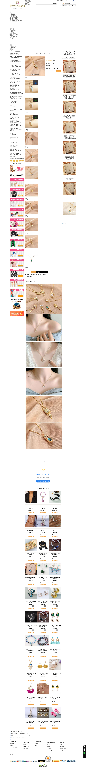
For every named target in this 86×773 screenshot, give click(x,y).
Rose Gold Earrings (15, 126)
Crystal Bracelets (15, 81)
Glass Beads (13, 148)
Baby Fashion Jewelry (13, 11)
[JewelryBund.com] (17, 7)
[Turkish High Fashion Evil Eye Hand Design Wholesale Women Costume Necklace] (31, 665)
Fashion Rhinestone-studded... (55, 578)
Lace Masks (12, 32)
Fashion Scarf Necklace (14, 10)
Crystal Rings (13, 82)
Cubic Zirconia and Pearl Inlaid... (43, 602)
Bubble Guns (13, 118)
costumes (11, 49)
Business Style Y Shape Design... (31, 506)
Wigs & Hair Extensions (14, 34)
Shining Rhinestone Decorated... (55, 602)
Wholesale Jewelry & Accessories (44, 768)
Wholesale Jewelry (66, 5)
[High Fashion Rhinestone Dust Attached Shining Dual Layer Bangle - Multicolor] (43, 641)
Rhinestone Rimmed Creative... (31, 602)
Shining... (26, 146)
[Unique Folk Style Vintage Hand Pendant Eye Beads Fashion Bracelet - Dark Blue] (31, 641)
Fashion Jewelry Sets (13, 14)
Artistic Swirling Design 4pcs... (43, 554)
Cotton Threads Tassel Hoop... (31, 698)
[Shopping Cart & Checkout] (84, 746)
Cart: (66, 3)
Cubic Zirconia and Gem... (43, 578)
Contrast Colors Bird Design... (55, 626)
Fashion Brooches (13, 15)
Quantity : (48, 65)
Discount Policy (62, 746)
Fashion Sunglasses (13, 36)
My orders (25, 744)
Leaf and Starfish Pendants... (55, 554)
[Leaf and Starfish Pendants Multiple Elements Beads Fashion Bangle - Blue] (55, 545)
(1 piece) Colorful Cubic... (30, 554)
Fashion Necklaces (28, 1)
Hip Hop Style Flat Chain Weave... (43, 698)
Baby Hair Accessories (14, 12)
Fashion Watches (13, 28)
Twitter (36, 745)
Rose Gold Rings (14, 128)
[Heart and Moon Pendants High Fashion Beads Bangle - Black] (43, 617)
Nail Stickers (13, 120)
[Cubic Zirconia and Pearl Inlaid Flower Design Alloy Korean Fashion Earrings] (43, 593)
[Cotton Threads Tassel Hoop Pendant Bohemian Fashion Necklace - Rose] (31, 689)
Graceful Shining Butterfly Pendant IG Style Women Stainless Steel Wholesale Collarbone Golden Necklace (69, 137)
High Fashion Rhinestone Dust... (43, 650)
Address (11, 745)
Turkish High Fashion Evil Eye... (31, 674)
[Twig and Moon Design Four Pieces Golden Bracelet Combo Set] (31, 522)
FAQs (61, 744)
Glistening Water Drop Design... (31, 626)
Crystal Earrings (14, 80)
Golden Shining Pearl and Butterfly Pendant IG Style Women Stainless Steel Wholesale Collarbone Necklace (69, 157)
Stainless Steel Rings (13, 21)
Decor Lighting (14, 156)
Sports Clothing (12, 47)
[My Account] (84, 749)
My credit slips (26, 746)
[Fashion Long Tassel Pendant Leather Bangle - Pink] (43, 498)
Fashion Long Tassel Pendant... (43, 506)
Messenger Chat (13, 752)
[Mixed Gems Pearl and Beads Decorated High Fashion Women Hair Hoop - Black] (55, 498)
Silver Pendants (12, 26)
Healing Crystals (12, 42)
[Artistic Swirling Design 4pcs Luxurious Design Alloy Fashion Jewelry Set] (43, 545)
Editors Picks (13, 142)
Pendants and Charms (15, 154)
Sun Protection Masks (13, 43)
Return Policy (49, 750)
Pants (11, 50)
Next (26, 269)
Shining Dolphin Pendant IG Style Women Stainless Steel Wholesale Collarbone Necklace (69, 117)
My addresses (25, 748)
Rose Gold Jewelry (15, 124)
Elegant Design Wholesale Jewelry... (31, 722)
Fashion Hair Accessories (16, 58)
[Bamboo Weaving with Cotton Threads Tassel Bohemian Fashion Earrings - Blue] (55, 641)
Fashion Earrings (27, 4)
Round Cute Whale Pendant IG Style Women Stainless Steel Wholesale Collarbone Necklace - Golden (69, 218)
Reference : (48, 63)
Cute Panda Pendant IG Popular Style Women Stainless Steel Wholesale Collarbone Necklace (69, 198)
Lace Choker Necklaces (16, 56)
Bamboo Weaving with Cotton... (55, 650)
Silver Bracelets (14, 89)
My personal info (26, 750)
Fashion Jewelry (27, 0)
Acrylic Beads (13, 146)
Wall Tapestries (12, 38)
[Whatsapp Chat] (84, 752)
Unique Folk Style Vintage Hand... (30, 650)
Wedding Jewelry (14, 144)
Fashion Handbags (13, 30)
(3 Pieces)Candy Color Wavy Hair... (55, 674)
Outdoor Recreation (15, 117)
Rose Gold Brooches (15, 131)
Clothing (11, 44)
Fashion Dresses (13, 46)
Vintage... (26, 267)
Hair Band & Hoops (14, 60)
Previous (26, 78)
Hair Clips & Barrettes (15, 61)
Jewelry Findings (14, 153)
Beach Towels (12, 39)
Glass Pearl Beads (14, 149)
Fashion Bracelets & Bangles (15, 63)
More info (33, 272)
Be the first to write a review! (43, 481)
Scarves (11, 31)
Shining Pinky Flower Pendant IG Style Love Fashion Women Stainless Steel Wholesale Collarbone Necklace (69, 77)
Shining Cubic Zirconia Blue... (30, 578)
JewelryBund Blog (63, 748)
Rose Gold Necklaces (15, 125)
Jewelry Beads (14, 145)
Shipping (38, 272)
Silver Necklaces (14, 85)
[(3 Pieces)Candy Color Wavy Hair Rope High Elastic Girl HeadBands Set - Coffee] (55, 665)
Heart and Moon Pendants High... (43, 626)
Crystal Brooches (14, 77)
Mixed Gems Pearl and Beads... (55, 506)
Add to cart (30, 512)
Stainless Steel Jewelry (14, 17)
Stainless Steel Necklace (14, 18)
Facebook (36, 743)
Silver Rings (13, 88)
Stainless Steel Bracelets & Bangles (16, 20)
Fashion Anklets (12, 13)
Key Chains (12, 37)
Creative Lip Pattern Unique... (55, 530)
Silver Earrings (14, 86)
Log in (75, 5)
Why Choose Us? (44, 272)
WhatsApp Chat (12, 749)
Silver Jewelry (12, 22)
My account (26, 742)
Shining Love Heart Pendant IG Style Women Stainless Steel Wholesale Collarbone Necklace (69, 178)
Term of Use (49, 748)
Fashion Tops (12, 45)
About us (48, 744)
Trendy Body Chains (13, 16)
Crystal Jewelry (14, 76)
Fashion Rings (12, 9)
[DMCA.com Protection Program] (43, 766)
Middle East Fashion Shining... (43, 722)
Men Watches (12, 29)
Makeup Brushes (13, 33)
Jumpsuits (11, 48)
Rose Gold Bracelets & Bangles (16, 130)
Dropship (61, 750)
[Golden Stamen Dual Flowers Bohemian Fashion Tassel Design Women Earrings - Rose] (55, 713)
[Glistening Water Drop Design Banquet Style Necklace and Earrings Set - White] (31, 617)
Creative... (26, 112)
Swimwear (11, 35)
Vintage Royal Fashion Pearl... (55, 698)
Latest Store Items (69, 57)
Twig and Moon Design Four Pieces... (30, 530)
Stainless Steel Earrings (14, 19)
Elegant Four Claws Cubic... (43, 530)
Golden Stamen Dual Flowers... (55, 722)
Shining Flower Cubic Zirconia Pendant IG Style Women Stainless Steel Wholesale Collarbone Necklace (69, 97)
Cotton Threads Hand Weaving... (43, 674)
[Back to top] (84, 756)
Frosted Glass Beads (15, 150)
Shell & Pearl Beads (15, 152)
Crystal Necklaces (15, 78)
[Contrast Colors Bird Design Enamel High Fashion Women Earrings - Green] (55, 617)
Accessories (12, 27)
